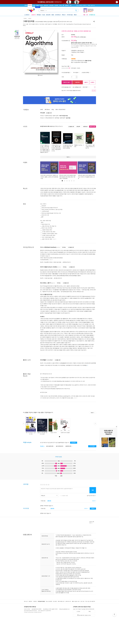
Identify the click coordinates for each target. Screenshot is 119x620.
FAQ (89, 611)
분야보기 (27, 14)
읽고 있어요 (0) (59, 446)
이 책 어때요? (92, 446)
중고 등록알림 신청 (77, 87)
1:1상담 (73, 535)
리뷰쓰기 (93, 508)
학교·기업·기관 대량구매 (90, 601)
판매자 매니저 (68, 601)
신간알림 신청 (49, 112)
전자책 (34, 5)
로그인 (77, 5)
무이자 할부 (75, 72)
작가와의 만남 (69, 14)
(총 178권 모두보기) (58, 126)
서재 (87, 14)
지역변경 (85, 62)
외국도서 (41, 5)
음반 (63, 5)
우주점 (60, 5)
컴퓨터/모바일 (48, 115)
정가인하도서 (57, 14)
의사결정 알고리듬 (67, 145)
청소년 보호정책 (49, 601)
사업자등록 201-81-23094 (36, 609)
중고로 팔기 (85, 87)
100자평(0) (73, 68)
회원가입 (80, 5)
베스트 (43, 14)
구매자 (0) (43, 500)
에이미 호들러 (32, 24)
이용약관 (35, 601)
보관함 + (93, 82)
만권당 (37, 5)
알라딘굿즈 (46, 5)
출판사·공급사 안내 (76, 601)
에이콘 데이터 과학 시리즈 (66, 21)
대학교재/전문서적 (49, 117)
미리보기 (41, 75)
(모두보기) (68, 262)
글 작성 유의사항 (91, 495)
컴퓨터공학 (62, 117)
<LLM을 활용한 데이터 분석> (65, 363)
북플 (84, 14)
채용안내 (30, 601)
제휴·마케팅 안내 (61, 601)
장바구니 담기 (66, 82)
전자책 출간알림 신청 (66, 87)
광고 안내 (82, 601)
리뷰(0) (78, 68)
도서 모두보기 (50, 359)
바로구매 (77, 82)
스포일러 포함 (64, 495)
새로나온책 (48, 14)
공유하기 (94, 21)
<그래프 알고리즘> (57, 262)
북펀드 (75, 14)
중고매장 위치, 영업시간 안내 (85, 615)
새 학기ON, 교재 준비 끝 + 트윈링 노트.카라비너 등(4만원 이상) (76, 31)
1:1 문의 (78, 611)
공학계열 (57, 117)
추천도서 (64, 14)
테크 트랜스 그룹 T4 (44, 24)
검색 (76, 10)
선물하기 (86, 82)
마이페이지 (84, 5)
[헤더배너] (89, 10)
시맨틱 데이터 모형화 (65, 432)
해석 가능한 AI (89, 145)
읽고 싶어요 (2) (49, 446)
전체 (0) (49, 500)
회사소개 (26, 601)
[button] (62, 180)
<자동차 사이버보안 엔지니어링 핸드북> (82, 363)
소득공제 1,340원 (85, 72)
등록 (93, 490)
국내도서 (30, 5)
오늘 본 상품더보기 (91, 522)
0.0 (69, 68)
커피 (70, 5)
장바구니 (93, 5)
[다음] (53, 51)
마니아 (42, 446)
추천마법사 (39, 14)
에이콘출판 (54, 24)
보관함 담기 (85, 126)
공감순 (85, 508)
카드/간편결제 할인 (66, 72)
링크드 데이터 (54, 432)
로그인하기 (73, 442)
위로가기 (114, 614)
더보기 (54, 239)
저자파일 (63, 247)
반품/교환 (78, 535)
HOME (26, 5)
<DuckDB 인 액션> (48, 262)
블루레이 (67, 5)
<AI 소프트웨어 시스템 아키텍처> (51, 363)
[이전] (27, 51)
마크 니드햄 (25, 24)
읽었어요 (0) (68, 446)
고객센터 (89, 5)
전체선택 (78, 126)
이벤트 (52, 14)
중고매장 (56, 5)
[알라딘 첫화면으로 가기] (31, 10)
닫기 (117, 2)
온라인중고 (51, 5)
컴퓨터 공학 (55, 115)
